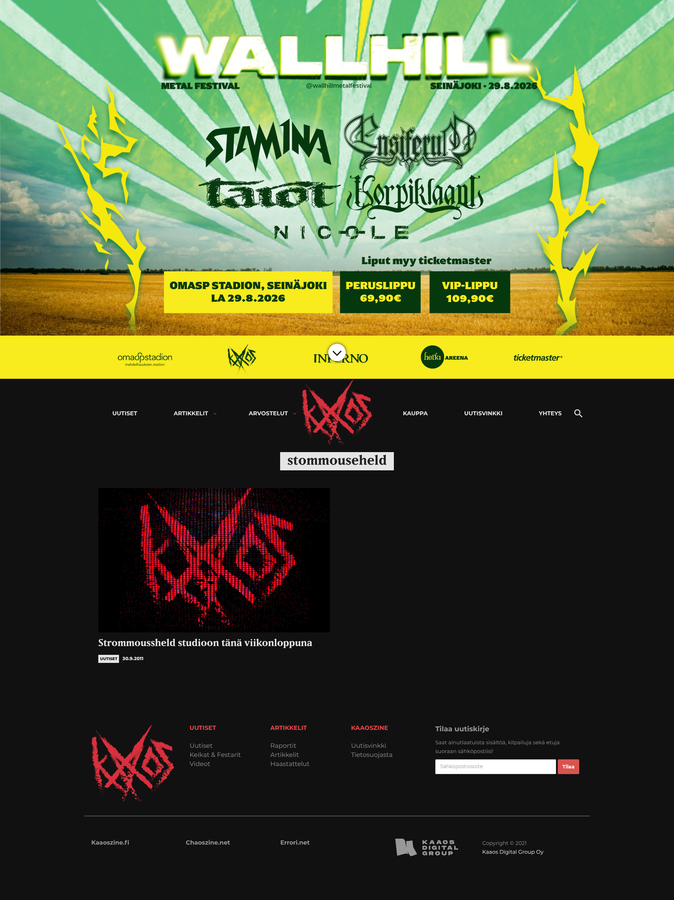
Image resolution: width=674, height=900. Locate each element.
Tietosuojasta (372, 755)
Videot (200, 764)
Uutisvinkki (368, 746)
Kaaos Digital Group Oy (512, 851)
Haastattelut (290, 764)
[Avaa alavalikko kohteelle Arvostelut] (294, 413)
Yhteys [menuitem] (550, 413)
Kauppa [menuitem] (415, 413)
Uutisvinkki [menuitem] (483, 413)
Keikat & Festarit (215, 755)
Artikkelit (284, 755)
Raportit (283, 746)
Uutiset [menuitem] (124, 413)
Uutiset (201, 746)
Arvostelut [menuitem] (268, 413)
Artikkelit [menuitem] (191, 413)
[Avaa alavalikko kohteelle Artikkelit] (215, 413)
